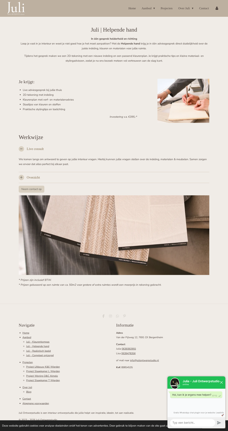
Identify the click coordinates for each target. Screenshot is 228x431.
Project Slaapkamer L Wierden (43, 371)
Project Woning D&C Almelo (42, 376)
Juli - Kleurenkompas (38, 342)
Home (25, 333)
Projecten (27, 362)
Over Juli (27, 387)
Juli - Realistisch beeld (38, 351)
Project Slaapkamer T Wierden (43, 380)
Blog (28, 392)
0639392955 (129, 348)
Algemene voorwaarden (35, 403)
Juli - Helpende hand (37, 346)
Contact (26, 398)
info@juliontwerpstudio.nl (144, 360)
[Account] (217, 8)
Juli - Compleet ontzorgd (40, 355)
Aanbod (26, 337)
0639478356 (128, 353)
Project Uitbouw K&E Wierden (43, 367)
